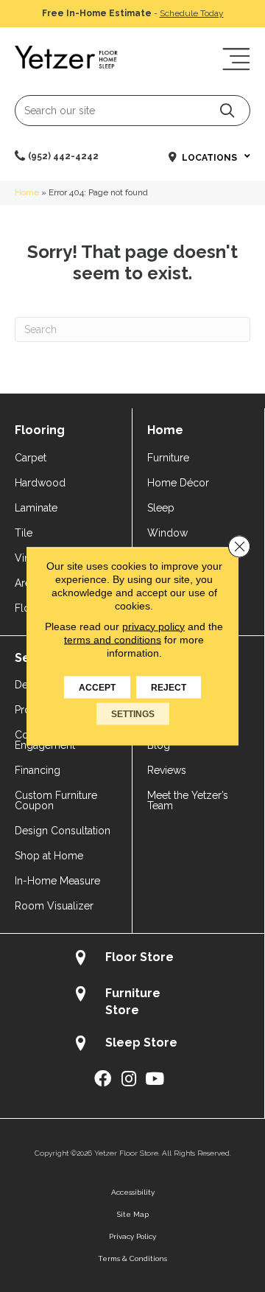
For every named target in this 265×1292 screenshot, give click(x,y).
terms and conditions (112, 639)
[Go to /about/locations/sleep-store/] (132, 1044)
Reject (168, 687)
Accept (97, 687)
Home (27, 192)
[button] (227, 110)
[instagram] (128, 1079)
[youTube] (154, 1079)
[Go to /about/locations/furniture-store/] (132, 1002)
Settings (133, 713)
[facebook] (102, 1079)
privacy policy (153, 626)
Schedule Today (192, 13)
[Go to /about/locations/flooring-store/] (132, 959)
